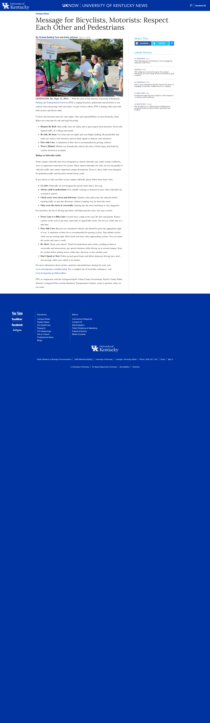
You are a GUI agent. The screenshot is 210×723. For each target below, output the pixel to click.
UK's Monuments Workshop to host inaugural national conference (153, 62)
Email (163, 359)
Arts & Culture (43, 334)
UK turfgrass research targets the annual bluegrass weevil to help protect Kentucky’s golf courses (154, 73)
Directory (136, 367)
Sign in (170, 359)
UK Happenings (44, 331)
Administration (78, 325)
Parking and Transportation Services (52, 102)
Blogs (39, 340)
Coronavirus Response (82, 319)
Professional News (45, 337)
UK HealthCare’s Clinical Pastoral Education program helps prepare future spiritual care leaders (152, 108)
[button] (200, 5)
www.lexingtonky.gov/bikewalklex (51, 272)
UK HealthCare (43, 325)
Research (41, 328)
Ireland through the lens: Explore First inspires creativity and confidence (153, 96)
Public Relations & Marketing (84, 328)
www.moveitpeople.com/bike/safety (51, 269)
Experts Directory (79, 331)
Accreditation (125, 367)
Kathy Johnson (71, 37)
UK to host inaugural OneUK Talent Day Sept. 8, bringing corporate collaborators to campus (154, 85)
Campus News (42, 13)
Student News (43, 322)
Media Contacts (79, 334)
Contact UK (77, 322)
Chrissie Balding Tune (49, 37)
